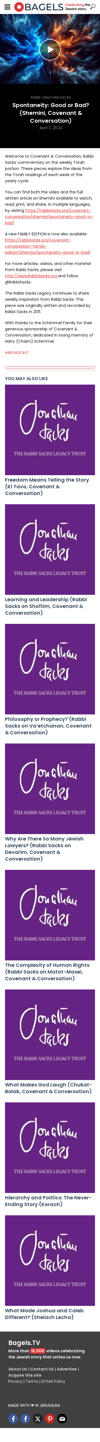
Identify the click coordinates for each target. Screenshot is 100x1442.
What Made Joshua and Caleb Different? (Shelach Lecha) (44, 1314)
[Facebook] (13, 1419)
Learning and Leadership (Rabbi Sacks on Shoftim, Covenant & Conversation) (46, 606)
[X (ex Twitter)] (37, 1419)
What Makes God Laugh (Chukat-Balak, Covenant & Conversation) (48, 1088)
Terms (32, 1381)
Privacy (15, 1381)
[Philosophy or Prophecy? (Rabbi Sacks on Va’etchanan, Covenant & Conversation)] (50, 669)
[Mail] (62, 1419)
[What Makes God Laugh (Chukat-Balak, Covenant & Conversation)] (50, 1034)
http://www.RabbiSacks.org (31, 276)
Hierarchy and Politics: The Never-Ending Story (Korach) (48, 1201)
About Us (17, 1369)
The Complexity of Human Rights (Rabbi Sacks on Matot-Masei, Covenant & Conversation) (47, 972)
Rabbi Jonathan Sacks (51, 97)
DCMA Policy (53, 1381)
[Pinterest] (50, 1419)
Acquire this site (24, 1375)
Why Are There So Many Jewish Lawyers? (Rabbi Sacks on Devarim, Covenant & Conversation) (44, 848)
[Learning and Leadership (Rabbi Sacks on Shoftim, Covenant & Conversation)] (50, 549)
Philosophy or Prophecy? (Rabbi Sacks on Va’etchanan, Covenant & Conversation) (48, 726)
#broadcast (17, 352)
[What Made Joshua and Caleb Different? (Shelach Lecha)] (50, 1260)
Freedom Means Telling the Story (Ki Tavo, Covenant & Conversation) (47, 487)
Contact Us (42, 1369)
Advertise (67, 1369)
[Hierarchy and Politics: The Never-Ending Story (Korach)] (50, 1147)
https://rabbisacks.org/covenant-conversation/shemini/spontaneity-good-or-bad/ (49, 217)
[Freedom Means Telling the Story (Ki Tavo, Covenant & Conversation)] (50, 430)
